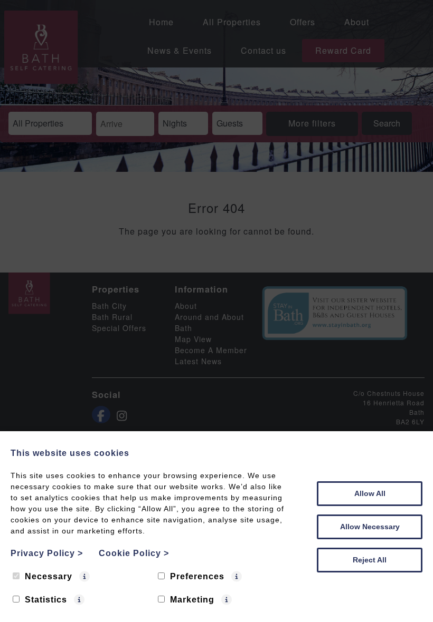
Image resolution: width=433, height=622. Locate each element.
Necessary (48, 576)
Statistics (46, 599)
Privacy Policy (47, 553)
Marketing (192, 599)
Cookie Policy (134, 553)
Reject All (370, 560)
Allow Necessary (370, 526)
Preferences (197, 576)
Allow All (369, 493)
